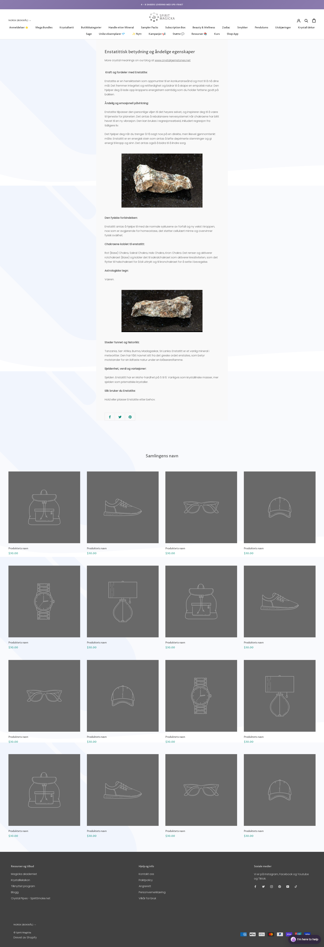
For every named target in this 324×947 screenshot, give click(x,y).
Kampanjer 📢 (157, 34)
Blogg (15, 892)
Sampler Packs (149, 27)
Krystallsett (67, 27)
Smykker (242, 27)
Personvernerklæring (152, 892)
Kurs (217, 34)
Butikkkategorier (91, 27)
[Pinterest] (279, 886)
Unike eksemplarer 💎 (112, 34)
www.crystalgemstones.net (173, 60)
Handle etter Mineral (121, 27)
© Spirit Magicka (22, 932)
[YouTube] (287, 886)
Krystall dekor (306, 27)
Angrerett (145, 886)
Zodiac (226, 27)
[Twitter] (263, 886)
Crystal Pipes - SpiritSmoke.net (30, 898)
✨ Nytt (137, 34)
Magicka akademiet (24, 874)
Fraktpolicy (146, 880)
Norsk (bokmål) (18, 20)
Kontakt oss (146, 874)
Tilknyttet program (23, 886)
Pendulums (261, 27)
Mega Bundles (43, 27)
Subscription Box (175, 27)
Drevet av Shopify (25, 937)
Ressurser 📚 (199, 34)
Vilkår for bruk (147, 898)
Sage (89, 34)
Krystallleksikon (20, 880)
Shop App (232, 34)
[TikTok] (295, 886)
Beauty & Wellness (204, 27)
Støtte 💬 (178, 34)
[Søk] (306, 20)
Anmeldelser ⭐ (18, 27)
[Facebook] (255, 886)
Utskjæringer (283, 27)
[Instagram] (271, 886)
